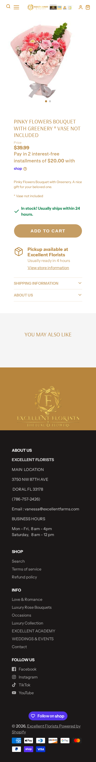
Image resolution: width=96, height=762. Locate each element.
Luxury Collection (27, 623)
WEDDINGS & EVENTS (33, 638)
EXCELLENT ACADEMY (33, 630)
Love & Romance (27, 599)
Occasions (21, 615)
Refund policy (24, 576)
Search (18, 561)
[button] (46, 101)
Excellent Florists (43, 726)
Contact (19, 646)
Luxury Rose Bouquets (32, 607)
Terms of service (26, 569)
